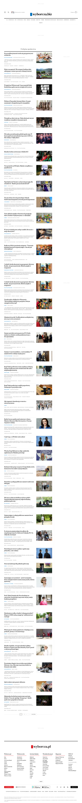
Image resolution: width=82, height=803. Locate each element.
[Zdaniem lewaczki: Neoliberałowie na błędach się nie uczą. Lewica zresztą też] (44, 321)
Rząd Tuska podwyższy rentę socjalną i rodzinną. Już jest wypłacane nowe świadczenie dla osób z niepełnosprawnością (18, 368)
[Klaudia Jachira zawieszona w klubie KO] (44, 156)
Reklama (39, 791)
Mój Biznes (33, 19)
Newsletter (74, 787)
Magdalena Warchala (18, 270)
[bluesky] (60, 787)
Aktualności (19, 757)
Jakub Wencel (17, 154)
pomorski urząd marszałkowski (20, 113)
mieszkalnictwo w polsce (9, 148)
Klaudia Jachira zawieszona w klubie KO (16, 152)
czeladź (13, 278)
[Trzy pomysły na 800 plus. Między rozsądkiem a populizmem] (44, 170)
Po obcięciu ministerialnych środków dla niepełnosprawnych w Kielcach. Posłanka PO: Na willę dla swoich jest (18, 533)
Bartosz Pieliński (13, 407)
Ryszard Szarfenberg (29, 407)
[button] (74, 12)
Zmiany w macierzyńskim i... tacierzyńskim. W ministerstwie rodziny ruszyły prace (18, 352)
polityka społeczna (8, 57)
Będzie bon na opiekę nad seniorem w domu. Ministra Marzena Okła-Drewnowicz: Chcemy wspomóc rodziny (17, 420)
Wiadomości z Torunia (8, 583)
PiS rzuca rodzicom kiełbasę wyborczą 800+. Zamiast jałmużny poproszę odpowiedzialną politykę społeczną (17, 499)
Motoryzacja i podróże (21, 760)
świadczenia (6, 372)
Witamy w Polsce (7, 774)
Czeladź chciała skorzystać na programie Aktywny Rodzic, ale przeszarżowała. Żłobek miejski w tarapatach (19, 266)
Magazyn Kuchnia (59, 763)
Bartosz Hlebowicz (12, 455)
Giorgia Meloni (7, 463)
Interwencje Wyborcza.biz (50, 19)
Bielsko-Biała (32, 758)
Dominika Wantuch (15, 233)
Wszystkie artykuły (62, 791)
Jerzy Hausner (21, 626)
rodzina (16, 433)
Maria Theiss (6, 407)
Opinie (5, 405)
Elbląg (31, 763)
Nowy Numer (45, 767)
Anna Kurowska (21, 407)
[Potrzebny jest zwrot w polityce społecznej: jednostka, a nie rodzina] (44, 553)
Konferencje (66, 19)
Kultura (5, 768)
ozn (26, 259)
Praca (25, 19)
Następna (34, 714)
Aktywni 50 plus (11, 609)
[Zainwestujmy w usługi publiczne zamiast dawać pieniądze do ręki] (44, 519)
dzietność (6, 122)
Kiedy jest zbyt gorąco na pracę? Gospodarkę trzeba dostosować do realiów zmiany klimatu (19, 467)
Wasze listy (45, 764)
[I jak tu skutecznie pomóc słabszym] (44, 686)
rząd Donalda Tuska (24, 329)
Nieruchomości (60, 19)
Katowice (32, 769)
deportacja (6, 194)
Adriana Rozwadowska (12, 633)
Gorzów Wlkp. (33, 766)
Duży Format (58, 758)
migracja (14, 210)
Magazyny (58, 754)
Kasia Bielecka (19, 201)
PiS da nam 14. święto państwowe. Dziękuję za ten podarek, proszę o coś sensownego (18, 630)
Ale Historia (58, 760)
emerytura (17, 609)
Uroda (44, 772)
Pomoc (55, 791)
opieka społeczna (21, 463)
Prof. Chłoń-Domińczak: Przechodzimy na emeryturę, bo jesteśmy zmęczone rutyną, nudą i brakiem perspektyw (18, 597)
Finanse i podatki (20, 768)
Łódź (31, 777)
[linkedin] (67, 787)
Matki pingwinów (7, 259)
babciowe (15, 313)
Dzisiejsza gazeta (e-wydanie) (20, 12)
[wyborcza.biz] (41, 14)
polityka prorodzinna (8, 130)
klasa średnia (7, 81)
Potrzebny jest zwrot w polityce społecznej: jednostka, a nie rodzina (16, 549)
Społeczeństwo (7, 233)
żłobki (5, 217)
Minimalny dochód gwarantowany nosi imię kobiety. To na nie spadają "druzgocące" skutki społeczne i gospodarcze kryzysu (17, 698)
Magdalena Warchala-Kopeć (19, 57)
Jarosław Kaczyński (16, 511)
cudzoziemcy (11, 178)
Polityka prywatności (24, 791)
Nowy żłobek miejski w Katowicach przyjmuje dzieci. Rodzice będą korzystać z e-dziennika (18, 214)
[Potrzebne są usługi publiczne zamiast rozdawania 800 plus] (44, 486)
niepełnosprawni (20, 545)
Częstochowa (32, 761)
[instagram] (64, 787)
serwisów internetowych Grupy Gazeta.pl (14, 800)
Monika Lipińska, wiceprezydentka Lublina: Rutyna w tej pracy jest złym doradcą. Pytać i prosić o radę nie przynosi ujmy (19, 647)
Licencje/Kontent (33, 791)
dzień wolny (6, 642)
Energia (28, 19)
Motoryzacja (20, 19)
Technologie (19, 758)
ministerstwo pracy (29, 363)
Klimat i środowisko (8, 766)
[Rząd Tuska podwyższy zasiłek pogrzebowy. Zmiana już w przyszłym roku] (44, 390)
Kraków (31, 774)
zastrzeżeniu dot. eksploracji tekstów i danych (12, 798)
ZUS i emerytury (20, 766)
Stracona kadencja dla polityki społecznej (16, 564)
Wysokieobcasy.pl (48, 754)
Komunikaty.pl (72, 19)
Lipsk (16, 194)
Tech (16, 19)
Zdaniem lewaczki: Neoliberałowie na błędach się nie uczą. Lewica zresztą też (19, 318)
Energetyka (19, 763)
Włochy (5, 455)
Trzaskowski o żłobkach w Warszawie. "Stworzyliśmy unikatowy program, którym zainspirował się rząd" (17, 301)
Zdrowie (6, 765)
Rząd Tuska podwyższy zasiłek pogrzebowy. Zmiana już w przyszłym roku (17, 386)
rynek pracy (28, 210)
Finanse (42, 19)
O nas (43, 791)
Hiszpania (20, 710)
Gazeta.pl (70, 764)
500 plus (6, 447)
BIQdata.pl (70, 753)
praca (14, 478)
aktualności (6, 702)
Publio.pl (70, 769)
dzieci (21, 178)
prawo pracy (26, 574)
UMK (20, 81)
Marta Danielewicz (17, 251)
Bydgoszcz (32, 760)
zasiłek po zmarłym (26, 396)
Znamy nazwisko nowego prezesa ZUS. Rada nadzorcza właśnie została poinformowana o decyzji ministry (17, 334)
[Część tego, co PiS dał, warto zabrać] (44, 441)
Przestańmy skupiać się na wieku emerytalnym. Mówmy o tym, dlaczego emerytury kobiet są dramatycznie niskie (18, 665)
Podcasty (70, 755)
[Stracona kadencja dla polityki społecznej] (44, 568)
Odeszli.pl (70, 760)
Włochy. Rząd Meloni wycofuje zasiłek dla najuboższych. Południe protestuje (16, 451)
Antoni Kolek (10, 566)
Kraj (5, 757)
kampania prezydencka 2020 (14, 677)
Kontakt (46, 791)
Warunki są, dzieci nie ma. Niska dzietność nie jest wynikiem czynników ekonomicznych (19, 119)
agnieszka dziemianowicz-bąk (10, 347)
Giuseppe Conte (14, 463)
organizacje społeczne (8, 113)
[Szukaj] (8, 12)
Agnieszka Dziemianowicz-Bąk (10, 363)
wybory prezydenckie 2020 (9, 678)
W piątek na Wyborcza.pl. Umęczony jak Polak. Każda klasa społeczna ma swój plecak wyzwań (18, 86)
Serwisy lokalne (34, 754)
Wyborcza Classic (7, 775)
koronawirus (25, 710)
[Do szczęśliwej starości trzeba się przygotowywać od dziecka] (44, 58)
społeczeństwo (7, 73)
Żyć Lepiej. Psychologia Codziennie (45, 761)
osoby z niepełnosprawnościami (18, 259)
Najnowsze (45, 757)
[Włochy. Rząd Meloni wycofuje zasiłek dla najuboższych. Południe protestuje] (44, 455)
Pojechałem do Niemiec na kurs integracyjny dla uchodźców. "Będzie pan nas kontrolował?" (18, 182)
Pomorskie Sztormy (8, 114)
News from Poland (8, 760)
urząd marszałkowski (17, 114)
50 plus (5, 609)
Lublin (31, 776)
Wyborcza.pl (11, 19)
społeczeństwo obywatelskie (26, 97)
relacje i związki (16, 97)
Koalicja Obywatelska (8, 154)
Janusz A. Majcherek (13, 122)
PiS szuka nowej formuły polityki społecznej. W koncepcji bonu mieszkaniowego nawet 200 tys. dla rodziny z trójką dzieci (18, 135)
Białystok (32, 757)
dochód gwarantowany (12, 710)
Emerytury (38, 19)
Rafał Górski (10, 305)
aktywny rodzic (7, 278)
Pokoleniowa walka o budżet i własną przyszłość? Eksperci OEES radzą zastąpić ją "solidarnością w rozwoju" (18, 615)
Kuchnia (44, 773)
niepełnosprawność (8, 251)
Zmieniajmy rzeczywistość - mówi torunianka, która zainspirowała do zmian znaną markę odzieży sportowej (19, 579)
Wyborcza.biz (21, 754)
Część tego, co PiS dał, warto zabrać (14, 437)
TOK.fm (70, 765)
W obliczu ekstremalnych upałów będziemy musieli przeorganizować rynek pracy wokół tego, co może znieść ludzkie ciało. (18, 474)
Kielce (5, 545)
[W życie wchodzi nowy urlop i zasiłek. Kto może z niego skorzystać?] (44, 234)
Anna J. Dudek (14, 651)
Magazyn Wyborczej (8, 684)
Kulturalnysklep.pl (72, 770)
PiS (15, 148)
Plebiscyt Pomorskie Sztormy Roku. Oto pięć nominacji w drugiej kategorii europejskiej (17, 102)
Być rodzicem (7, 503)
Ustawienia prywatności (71, 791)
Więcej (41, 781)
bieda (5, 710)
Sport (5, 769)
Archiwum (70, 757)
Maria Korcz (13, 201)
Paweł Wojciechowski (17, 105)
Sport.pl (70, 767)
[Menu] (5, 12)
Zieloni (25, 162)
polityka (23, 347)
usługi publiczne (20, 494)
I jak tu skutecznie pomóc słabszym (14, 682)
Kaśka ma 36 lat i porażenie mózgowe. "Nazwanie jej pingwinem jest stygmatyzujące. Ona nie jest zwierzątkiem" (18, 247)
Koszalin (31, 773)
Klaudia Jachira (12, 162)
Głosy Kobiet (45, 758)
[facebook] (57, 787)
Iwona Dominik (11, 601)
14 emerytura (6, 574)
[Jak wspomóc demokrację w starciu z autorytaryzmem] (44, 405)
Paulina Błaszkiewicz (16, 73)
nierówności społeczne (27, 692)
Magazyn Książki (59, 761)
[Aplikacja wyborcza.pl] (36, 788)
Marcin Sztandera (17, 537)
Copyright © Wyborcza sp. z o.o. (12, 791)
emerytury (19, 347)
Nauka (5, 763)
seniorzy (30, 433)
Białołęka (20, 313)
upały (23, 478)
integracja (12, 194)
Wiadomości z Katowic (9, 270)
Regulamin (51, 791)
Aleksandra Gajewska (8, 313)
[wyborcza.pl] (41, 746)
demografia (17, 178)
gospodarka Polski (8, 210)
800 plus (6, 162)
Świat (5, 758)
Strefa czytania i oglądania (7, 772)
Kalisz (31, 768)
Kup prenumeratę (9, 787)
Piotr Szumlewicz (11, 439)
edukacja (17, 278)
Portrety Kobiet (46, 765)
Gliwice (31, 765)
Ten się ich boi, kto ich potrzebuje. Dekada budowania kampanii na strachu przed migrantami (19, 198)
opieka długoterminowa (9, 433)
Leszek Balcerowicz (18, 692)
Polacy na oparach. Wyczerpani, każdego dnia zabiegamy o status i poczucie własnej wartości (18, 70)
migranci (19, 194)
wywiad (23, 81)
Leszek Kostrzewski (14, 372)
